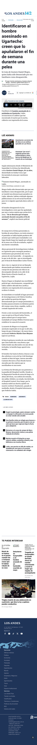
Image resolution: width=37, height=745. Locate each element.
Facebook (5, 634)
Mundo (6, 670)
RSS (5, 706)
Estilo (5, 678)
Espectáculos (8, 668)
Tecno (6, 683)
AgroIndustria (8, 681)
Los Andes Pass (9, 693)
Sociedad (7, 660)
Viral (5, 686)
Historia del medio (9, 709)
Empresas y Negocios (10, 676)
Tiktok (13, 634)
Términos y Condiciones (11, 701)
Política (6, 655)
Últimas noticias (9, 653)
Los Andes (3, 20)
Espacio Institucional (10, 688)
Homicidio (13, 396)
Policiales (11, 20)
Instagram (9, 634)
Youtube (22, 634)
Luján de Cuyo (7, 399)
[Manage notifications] (33, 737)
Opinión (6, 673)
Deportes (6, 665)
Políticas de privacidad (11, 704)
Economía (7, 658)
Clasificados (8, 699)
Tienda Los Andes (9, 696)
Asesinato (22, 396)
